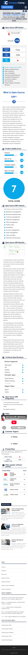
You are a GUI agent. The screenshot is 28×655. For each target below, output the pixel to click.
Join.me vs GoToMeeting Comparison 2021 (17, 525)
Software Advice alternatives (7, 585)
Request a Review (5, 578)
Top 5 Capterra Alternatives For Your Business (15, 616)
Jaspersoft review (13, 479)
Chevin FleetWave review (13, 474)
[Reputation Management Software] (5, 542)
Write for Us (4, 574)
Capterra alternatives (6, 589)
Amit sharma (4, 597)
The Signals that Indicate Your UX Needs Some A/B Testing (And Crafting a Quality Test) (12, 612)
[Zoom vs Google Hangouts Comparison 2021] (5, 511)
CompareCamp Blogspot (6, 640)
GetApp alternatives (5, 581)
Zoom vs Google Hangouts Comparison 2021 (18, 509)
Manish (3, 602)
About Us (3, 567)
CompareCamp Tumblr (6, 636)
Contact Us (3, 570)
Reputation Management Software (17, 540)
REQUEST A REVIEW (7, 7)
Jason (2, 612)
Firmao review (14, 489)
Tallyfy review (14, 494)
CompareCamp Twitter (6, 625)
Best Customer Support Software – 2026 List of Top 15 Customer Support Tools (12, 598)
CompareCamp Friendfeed (7, 632)
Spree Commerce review (15, 484)
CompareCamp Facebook (7, 628)
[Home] (14, 2)
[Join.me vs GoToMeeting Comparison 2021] (5, 527)
